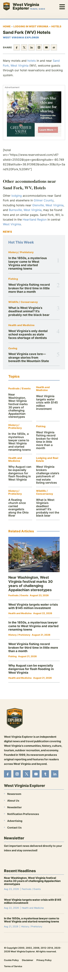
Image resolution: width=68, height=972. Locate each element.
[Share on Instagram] (39, 47)
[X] (26, 773)
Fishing (13, 279)
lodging (16, 195)
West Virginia (12, 224)
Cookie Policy (11, 960)
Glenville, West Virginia (47, 205)
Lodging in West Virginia (30, 26)
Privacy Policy (43, 960)
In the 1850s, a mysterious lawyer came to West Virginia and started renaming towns (27, 263)
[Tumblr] (45, 773)
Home (7, 26)
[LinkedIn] (54, 773)
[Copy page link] (54, 47)
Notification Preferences (23, 813)
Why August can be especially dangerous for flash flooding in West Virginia (19, 473)
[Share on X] (24, 47)
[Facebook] (7, 773)
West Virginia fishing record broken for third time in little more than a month (29, 288)
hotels (31, 60)
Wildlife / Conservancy (23, 302)
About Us (13, 800)
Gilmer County (43, 200)
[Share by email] (46, 47)
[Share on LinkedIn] (31, 47)
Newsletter (14, 807)
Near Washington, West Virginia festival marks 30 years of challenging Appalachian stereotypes (18, 406)
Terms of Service (13, 966)
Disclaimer (27, 960)
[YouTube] (36, 773)
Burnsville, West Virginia (25, 210)
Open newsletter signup (21, 860)
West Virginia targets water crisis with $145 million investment (47, 402)
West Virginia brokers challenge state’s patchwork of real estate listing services (47, 474)
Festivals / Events (19, 388)
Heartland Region (35, 219)
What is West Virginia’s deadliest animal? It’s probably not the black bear (29, 311)
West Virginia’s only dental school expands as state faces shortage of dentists (28, 334)
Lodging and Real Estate (47, 459)
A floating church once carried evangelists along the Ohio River (18, 507)
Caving (12, 348)
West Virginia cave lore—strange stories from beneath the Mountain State (28, 357)
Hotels (56, 26)
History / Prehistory (21, 252)
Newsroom (14, 793)
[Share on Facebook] (17, 47)
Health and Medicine (21, 325)
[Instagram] (17, 773)
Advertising (14, 820)
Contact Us (14, 827)
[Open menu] (62, 6)
